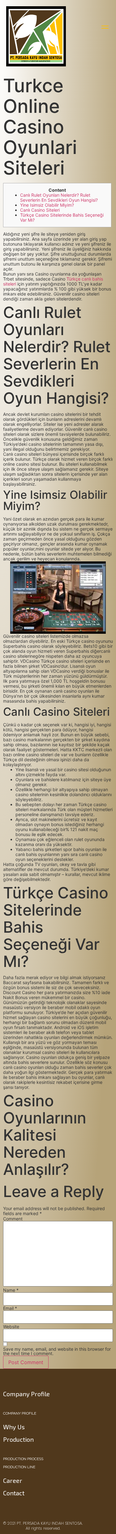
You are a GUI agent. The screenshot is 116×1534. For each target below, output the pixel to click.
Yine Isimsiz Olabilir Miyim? (47, 205)
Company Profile (19, 1413)
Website (11, 1327)
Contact (13, 1493)
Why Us (14, 1427)
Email (10, 1308)
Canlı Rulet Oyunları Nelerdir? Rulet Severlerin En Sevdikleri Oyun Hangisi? (59, 197)
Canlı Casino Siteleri (40, 210)
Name (11, 1290)
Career (12, 1480)
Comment (13, 1219)
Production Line (19, 1467)
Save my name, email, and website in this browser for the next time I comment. (57, 1351)
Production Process (23, 1459)
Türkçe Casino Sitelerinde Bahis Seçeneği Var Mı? (62, 217)
